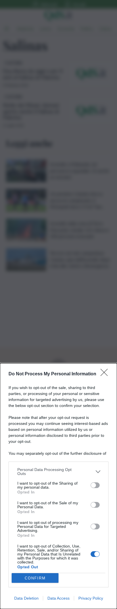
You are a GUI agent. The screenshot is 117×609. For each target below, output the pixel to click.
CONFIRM (35, 578)
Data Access (58, 598)
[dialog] (58, 486)
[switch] (95, 485)
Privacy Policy (90, 598)
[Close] (106, 374)
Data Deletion (26, 598)
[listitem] (58, 472)
